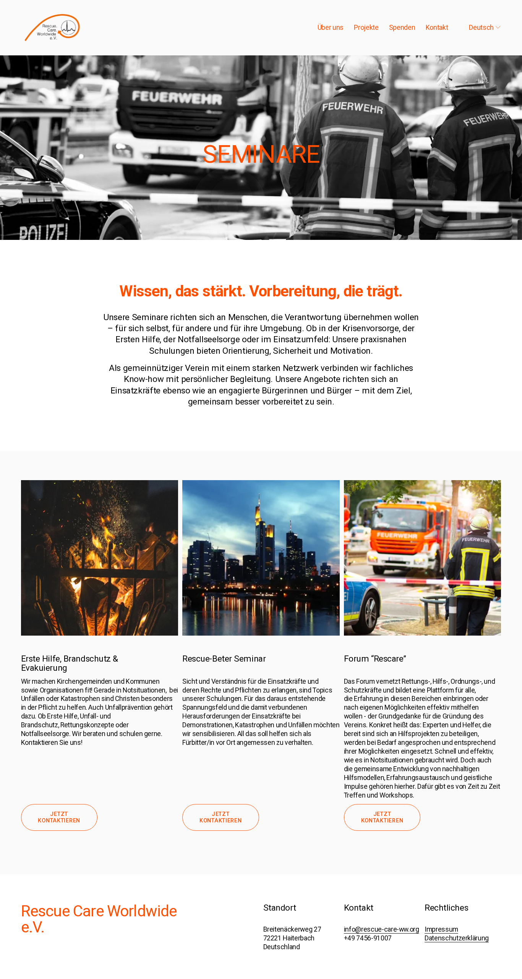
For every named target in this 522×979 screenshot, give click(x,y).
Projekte (366, 27)
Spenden (402, 27)
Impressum (441, 929)
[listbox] (479, 27)
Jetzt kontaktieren (59, 817)
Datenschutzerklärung (457, 938)
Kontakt (437, 27)
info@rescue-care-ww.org (381, 929)
